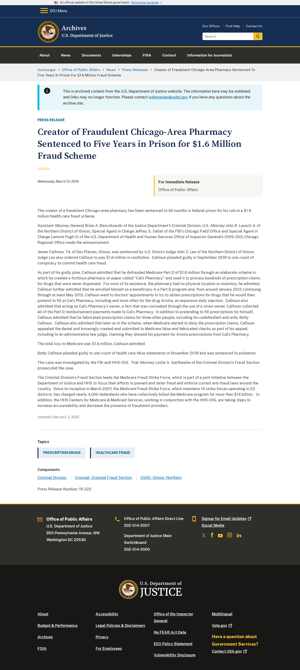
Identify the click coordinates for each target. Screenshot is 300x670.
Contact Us (254, 26)
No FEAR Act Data (170, 632)
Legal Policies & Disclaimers (120, 625)
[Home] (76, 41)
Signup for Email (224, 518)
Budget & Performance (58, 625)
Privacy (102, 637)
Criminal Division (52, 477)
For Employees (109, 648)
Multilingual (222, 614)
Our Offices (211, 26)
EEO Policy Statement (173, 644)
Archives (45, 637)
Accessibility (107, 614)
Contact (227, 651)
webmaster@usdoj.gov (168, 97)
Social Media (213, 525)
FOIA (42, 648)
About (43, 614)
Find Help (233, 26)
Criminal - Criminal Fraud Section (104, 477)
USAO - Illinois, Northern (161, 477)
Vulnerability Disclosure (174, 655)
